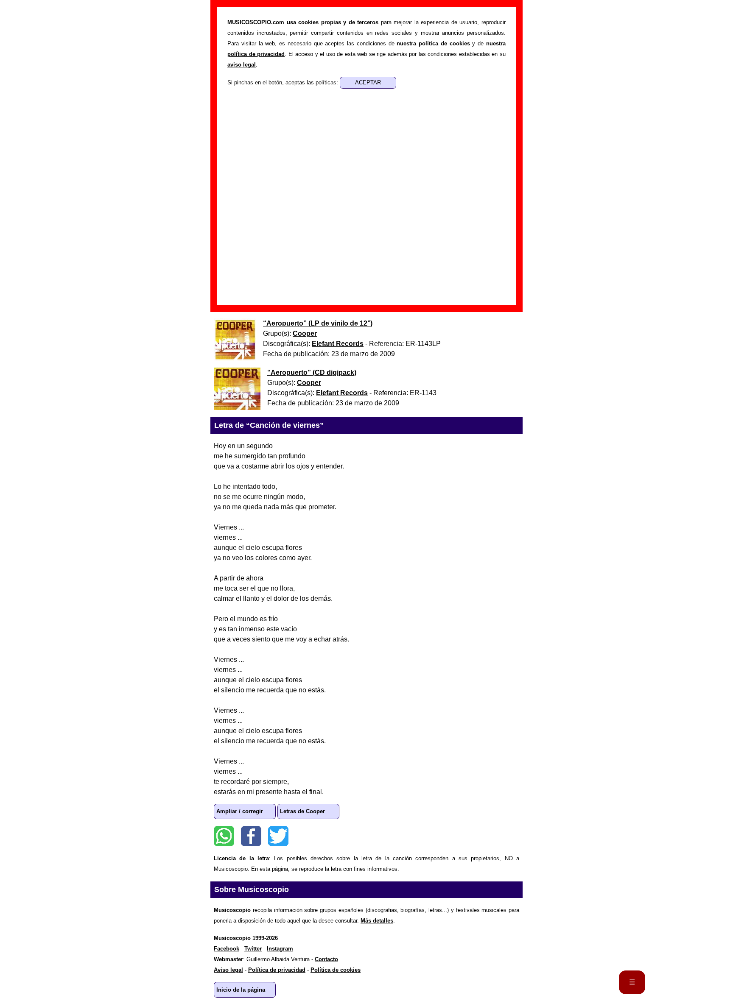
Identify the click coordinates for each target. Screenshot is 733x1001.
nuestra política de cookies (433, 43)
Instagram (280, 948)
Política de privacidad (276, 970)
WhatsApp (224, 836)
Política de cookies (336, 970)
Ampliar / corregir (239, 811)
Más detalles (377, 920)
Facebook (251, 836)
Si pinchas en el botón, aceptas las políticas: (283, 82)
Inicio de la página (240, 990)
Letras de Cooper (302, 811)
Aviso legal (228, 970)
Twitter (278, 836)
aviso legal (241, 64)
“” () (317, 323)
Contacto (326, 959)
